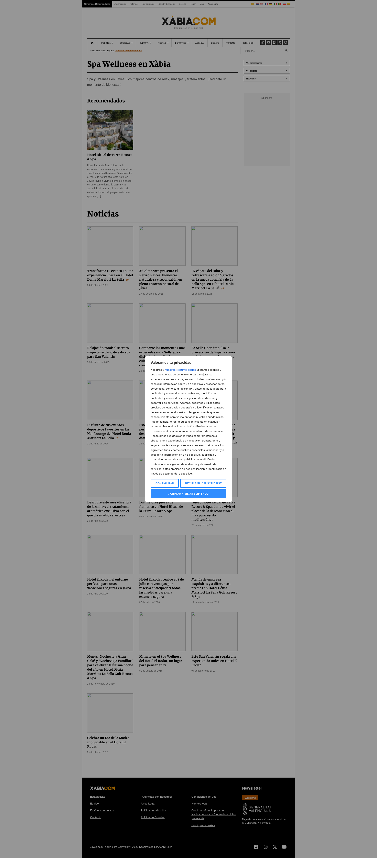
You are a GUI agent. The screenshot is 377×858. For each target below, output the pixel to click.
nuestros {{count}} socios (180, 369)
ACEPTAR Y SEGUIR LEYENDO (188, 493)
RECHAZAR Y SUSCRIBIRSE (203, 483)
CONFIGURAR (165, 483)
